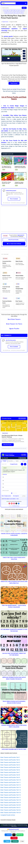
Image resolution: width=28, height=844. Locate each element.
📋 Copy (22, 841)
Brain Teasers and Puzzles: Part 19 (11, 802)
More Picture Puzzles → (14, 239)
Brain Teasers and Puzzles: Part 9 (10, 777)
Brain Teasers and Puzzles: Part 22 (11, 810)
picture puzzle (8, 36)
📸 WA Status (15, 841)
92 (3, 483)
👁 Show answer (6, 490)
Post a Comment (14, 198)
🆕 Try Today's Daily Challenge (14, 243)
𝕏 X (14, 834)
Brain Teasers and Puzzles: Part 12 (11, 785)
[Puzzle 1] (11, 493)
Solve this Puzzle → (7, 444)
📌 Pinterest (14, 837)
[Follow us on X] (16, 503)
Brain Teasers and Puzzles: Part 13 (11, 787)
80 (3, 487)
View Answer (14, 83)
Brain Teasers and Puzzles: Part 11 (11, 782)
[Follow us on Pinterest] (9, 503)
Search (24, 7)
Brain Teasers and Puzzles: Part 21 (11, 807)
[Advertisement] (14, 217)
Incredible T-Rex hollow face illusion (14, 115)
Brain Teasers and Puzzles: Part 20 (11, 805)
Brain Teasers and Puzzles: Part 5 (10, 767)
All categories (16, 495)
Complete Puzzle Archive (8, 815)
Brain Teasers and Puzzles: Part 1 (10, 757)
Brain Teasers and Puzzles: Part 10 (11, 780)
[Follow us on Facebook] (18, 503)
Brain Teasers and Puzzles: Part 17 (11, 797)
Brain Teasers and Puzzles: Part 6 (10, 770)
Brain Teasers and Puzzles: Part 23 (11, 812)
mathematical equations (9, 28)
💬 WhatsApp (20, 834)
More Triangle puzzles (6, 495)
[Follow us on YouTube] (11, 503)
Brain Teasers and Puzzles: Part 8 (10, 775)
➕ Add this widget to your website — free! (10, 498)
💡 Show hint (4, 474)
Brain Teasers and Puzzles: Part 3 (10, 762)
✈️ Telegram (7, 841)
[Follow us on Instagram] (14, 503)
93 (3, 477)
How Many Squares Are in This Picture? (14, 749)
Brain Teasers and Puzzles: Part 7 (10, 772)
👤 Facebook (8, 834)
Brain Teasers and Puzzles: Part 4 (10, 765)
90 (3, 480)
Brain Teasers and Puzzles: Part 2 (10, 760)
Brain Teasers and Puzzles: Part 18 (11, 800)
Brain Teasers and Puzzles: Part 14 (11, 790)
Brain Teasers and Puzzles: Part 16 (11, 795)
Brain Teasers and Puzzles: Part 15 (11, 792)
